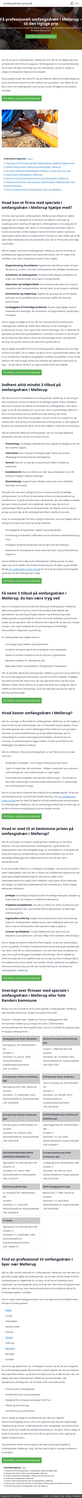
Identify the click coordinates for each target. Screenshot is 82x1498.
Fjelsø (8, 1310)
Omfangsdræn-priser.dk (17, 3)
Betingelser (77, 1496)
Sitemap (68, 1496)
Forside (45, 1496)
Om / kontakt (54, 1496)
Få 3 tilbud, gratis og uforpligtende (41, 36)
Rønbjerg (10, 1348)
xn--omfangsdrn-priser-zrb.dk (24, 569)
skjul (30, 159)
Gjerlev (9, 1337)
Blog (62, 1496)
